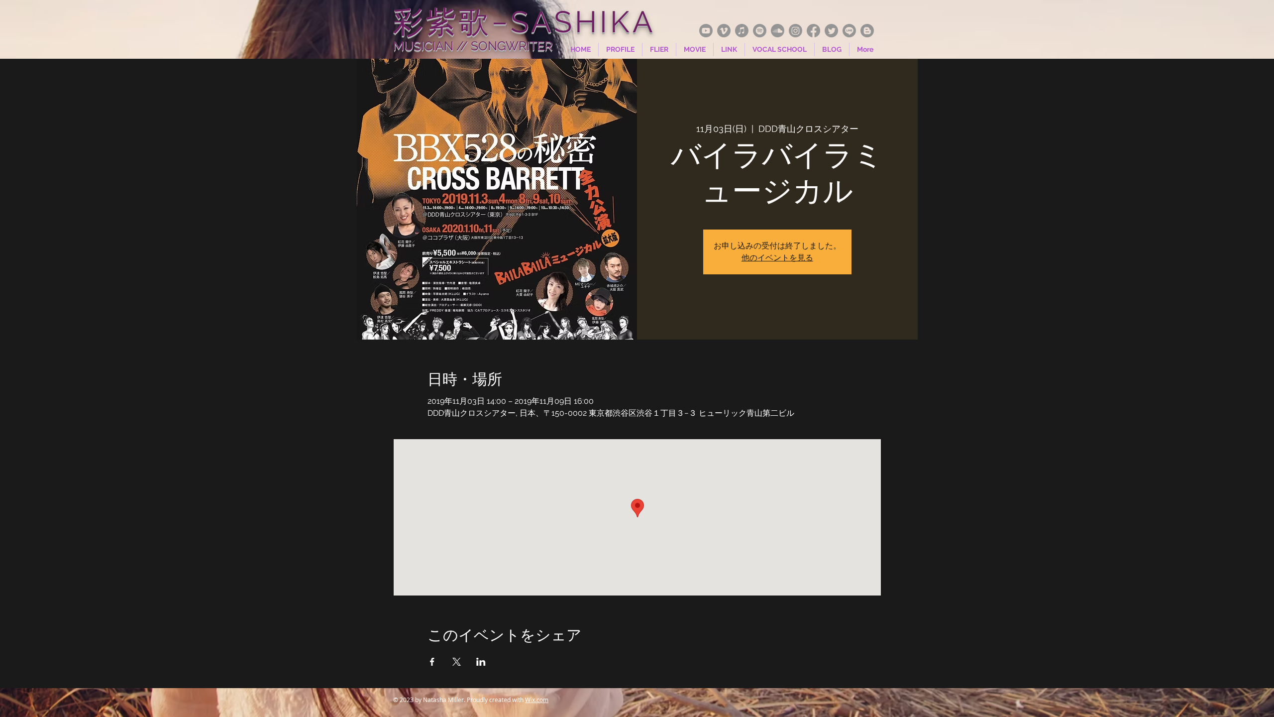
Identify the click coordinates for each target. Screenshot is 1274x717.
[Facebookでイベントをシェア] (432, 662)
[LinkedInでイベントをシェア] (481, 662)
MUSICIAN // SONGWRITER (472, 45)
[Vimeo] (724, 30)
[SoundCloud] (777, 30)
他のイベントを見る (777, 257)
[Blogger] (867, 30)
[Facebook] (813, 30)
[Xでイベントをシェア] (456, 662)
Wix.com (536, 700)
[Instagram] (795, 30)
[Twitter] (831, 30)
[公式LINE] (849, 30)
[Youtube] (706, 30)
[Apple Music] (741, 30)
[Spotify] (759, 30)
